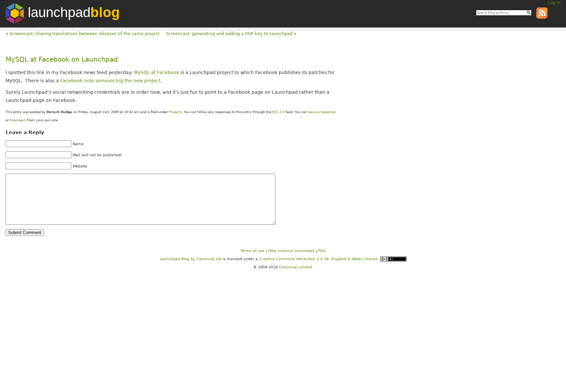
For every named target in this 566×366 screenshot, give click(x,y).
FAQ (322, 251)
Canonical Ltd (209, 259)
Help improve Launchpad (291, 251)
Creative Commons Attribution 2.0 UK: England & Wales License (318, 259)
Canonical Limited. (296, 267)
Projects (175, 112)
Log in (554, 2)
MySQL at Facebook (156, 72)
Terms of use (252, 251)
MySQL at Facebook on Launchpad (62, 59)
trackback (18, 120)
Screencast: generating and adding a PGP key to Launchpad (229, 33)
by (178, 259)
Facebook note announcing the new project (110, 80)
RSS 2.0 (278, 112)
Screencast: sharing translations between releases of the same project (84, 33)
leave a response (321, 112)
